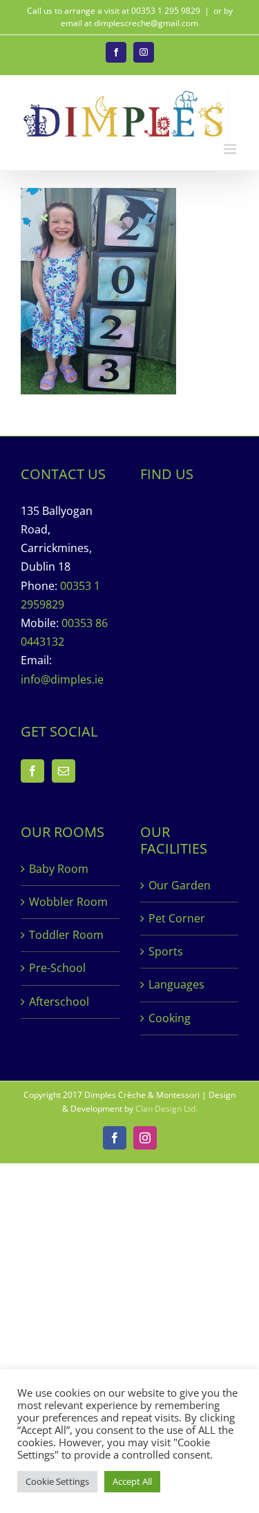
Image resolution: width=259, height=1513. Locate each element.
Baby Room (58, 868)
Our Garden (179, 885)
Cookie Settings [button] (57, 1481)
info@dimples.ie (62, 679)
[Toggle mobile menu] (231, 149)
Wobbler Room (68, 901)
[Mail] (63, 771)
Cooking (169, 1018)
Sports (165, 951)
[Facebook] (32, 771)
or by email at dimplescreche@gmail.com (147, 17)
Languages (176, 984)
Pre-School (57, 967)
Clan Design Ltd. (166, 1108)
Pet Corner (176, 918)
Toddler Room (66, 934)
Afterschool (59, 1001)
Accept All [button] (132, 1481)
